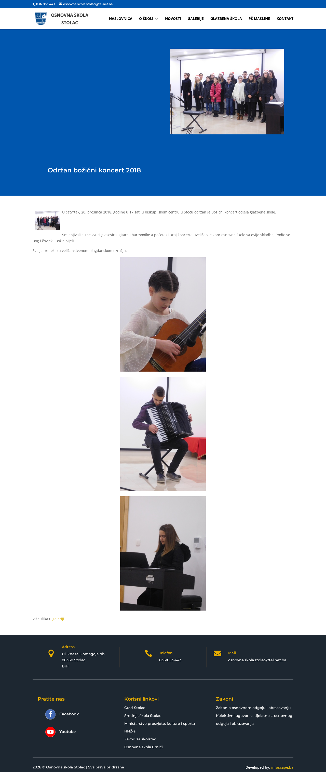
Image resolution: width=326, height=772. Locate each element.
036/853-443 (170, 660)
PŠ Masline (259, 19)
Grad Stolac (134, 707)
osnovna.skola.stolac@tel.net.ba (257, 660)
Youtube (67, 731)
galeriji (58, 618)
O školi (146, 19)
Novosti (173, 19)
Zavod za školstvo (140, 739)
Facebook (69, 714)
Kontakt (285, 19)
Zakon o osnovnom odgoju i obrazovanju (253, 707)
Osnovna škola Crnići (143, 747)
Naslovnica (120, 19)
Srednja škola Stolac (142, 715)
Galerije (196, 19)
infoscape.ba (282, 767)
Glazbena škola (226, 19)
